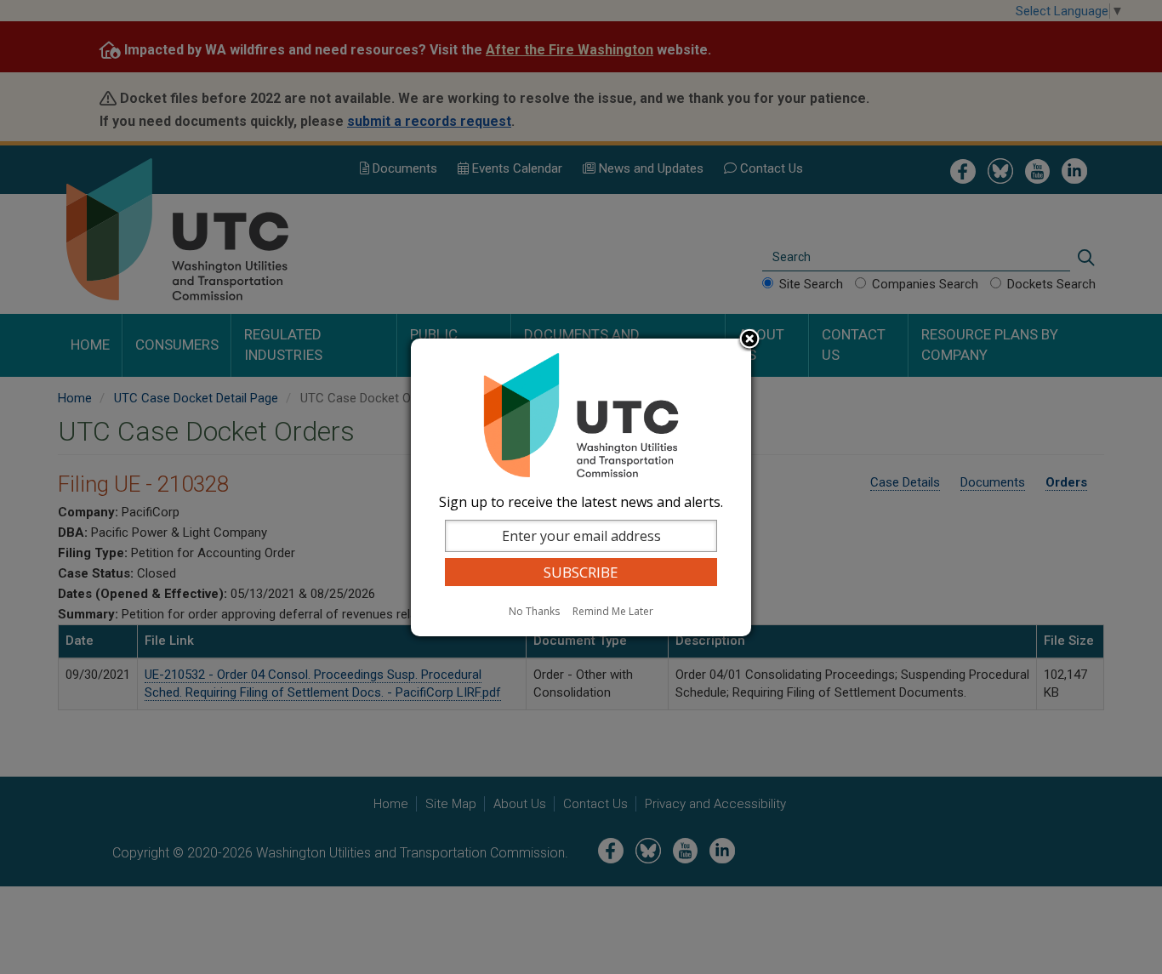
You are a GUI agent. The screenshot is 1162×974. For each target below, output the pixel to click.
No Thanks (534, 611)
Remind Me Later (612, 611)
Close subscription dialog (749, 340)
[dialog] (581, 487)
